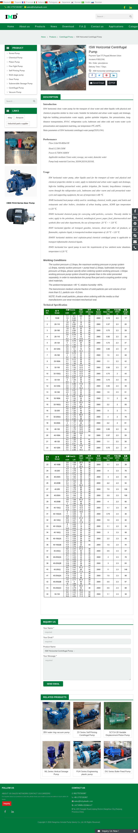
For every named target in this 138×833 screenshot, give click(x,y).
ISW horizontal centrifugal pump (106, 71)
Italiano (41, 2)
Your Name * (48, 628)
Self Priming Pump (17, 70)
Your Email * (48, 637)
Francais (30, 2)
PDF (113, 83)
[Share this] (92, 75)
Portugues (53, 2)
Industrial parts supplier (18, 123)
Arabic (88, 2)
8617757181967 (80, 793)
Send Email (98, 83)
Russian (98, 2)
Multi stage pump (16, 75)
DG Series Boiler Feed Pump (117, 771)
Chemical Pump (15, 58)
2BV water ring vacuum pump (56, 732)
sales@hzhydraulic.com (37, 7)
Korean (77, 2)
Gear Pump (14, 79)
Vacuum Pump (15, 92)
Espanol (18, 2)
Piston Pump (14, 62)
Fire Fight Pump (16, 66)
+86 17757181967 (14, 7)
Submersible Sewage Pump (20, 83)
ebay (10, 117)
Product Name (49, 647)
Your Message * (50, 656)
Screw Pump (14, 53)
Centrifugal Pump (16, 88)
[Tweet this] (99, 75)
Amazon (19, 117)
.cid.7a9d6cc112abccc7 (83, 805)
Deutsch (7, 2)
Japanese (66, 2)
